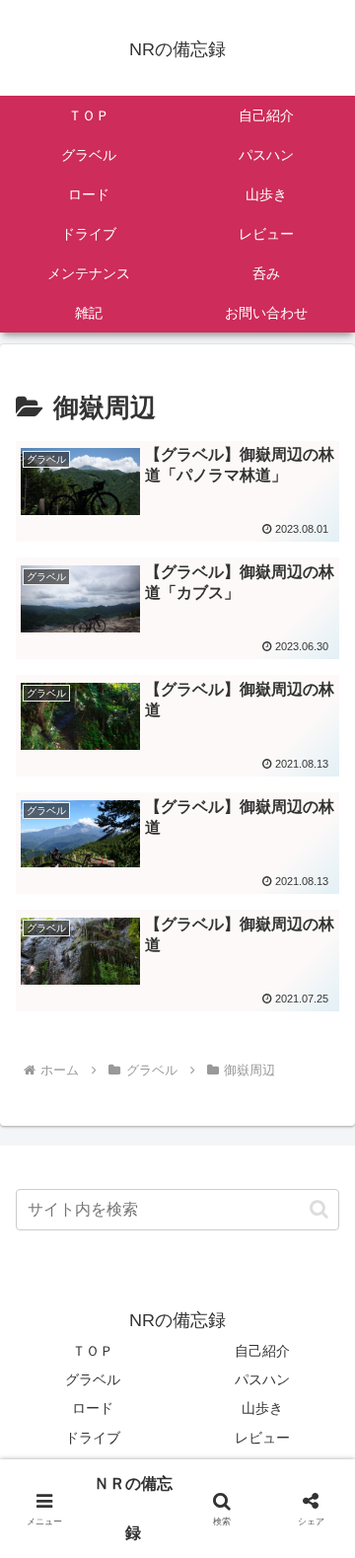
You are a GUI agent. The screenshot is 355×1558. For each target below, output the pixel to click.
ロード (92, 1408)
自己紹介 (262, 1351)
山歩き (262, 1408)
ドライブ (92, 1438)
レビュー (262, 1438)
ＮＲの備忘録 (133, 1508)
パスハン (262, 1379)
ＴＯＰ (92, 1351)
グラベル (92, 1379)
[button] (319, 1209)
